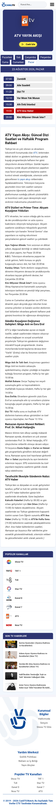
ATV (35, 152)
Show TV (15, 779)
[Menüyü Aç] (52, 4)
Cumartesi (18, 62)
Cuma (5, 62)
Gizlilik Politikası (28, 757)
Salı (18, 57)
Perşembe (45, 57)
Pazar (31, 62)
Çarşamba (30, 57)
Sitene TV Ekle (44, 727)
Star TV (40, 783)
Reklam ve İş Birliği (28, 761)
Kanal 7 (40, 787)
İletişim (44, 723)
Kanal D (15, 787)
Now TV (15, 791)
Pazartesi (7, 57)
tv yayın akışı (24, 179)
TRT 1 (40, 779)
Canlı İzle (30, 44)
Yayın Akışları (28, 765)
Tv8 (15, 783)
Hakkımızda (44, 718)
